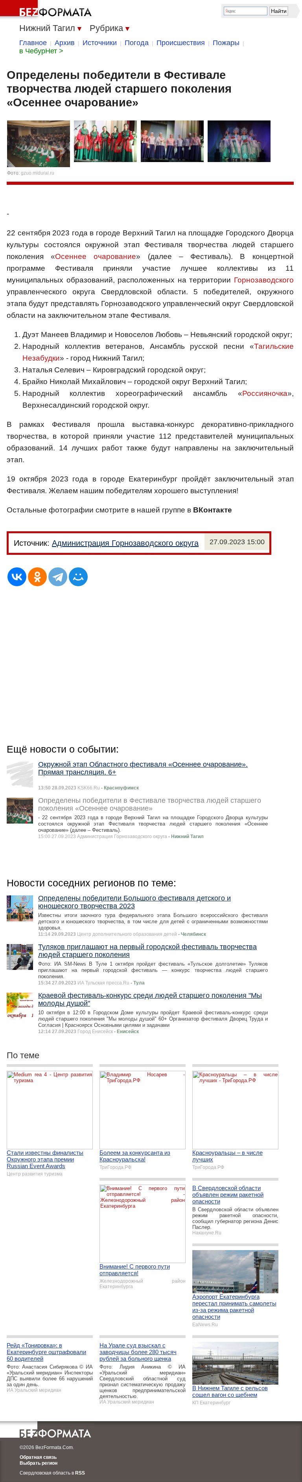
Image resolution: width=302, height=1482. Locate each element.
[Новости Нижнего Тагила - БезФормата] (47, 10)
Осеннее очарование (95, 256)
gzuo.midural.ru (37, 173)
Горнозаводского (264, 280)
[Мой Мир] (78, 576)
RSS (80, 1473)
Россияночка (264, 393)
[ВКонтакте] (16, 576)
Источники (100, 43)
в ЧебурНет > (41, 51)
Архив (65, 43)
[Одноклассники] (37, 576)
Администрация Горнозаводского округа (125, 543)
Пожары (226, 43)
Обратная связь (38, 1457)
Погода (137, 43)
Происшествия (181, 43)
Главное (33, 43)
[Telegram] (57, 576)
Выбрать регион (38, 1463)
